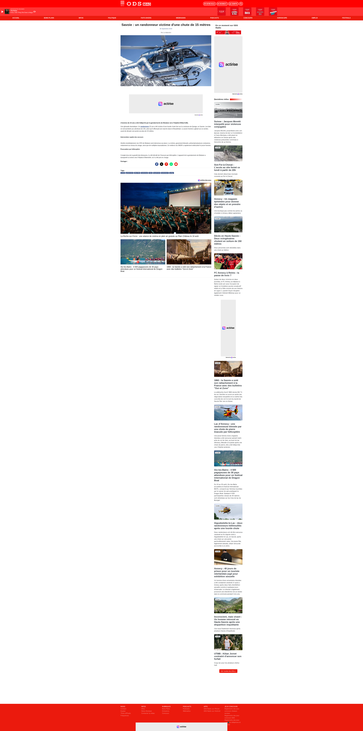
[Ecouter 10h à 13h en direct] (228, 32)
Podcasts (214, 18)
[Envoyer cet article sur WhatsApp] (171, 165)
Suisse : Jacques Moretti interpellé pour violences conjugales (227, 124)
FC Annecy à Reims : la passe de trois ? (226, 274)
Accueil (15, 18)
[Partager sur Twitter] (161, 165)
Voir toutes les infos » (228, 671)
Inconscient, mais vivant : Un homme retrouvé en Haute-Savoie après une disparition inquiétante (228, 620)
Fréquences (125, 715)
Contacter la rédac (148, 713)
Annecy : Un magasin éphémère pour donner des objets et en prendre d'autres (227, 203)
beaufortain (157, 173)
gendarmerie (129, 173)
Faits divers (146, 18)
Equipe (123, 711)
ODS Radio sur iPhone (211, 709)
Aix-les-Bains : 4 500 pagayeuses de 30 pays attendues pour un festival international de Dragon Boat (228, 475)
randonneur (144, 126)
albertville (137, 173)
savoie (123, 173)
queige (171, 173)
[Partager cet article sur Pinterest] (166, 165)
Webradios (181, 18)
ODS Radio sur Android (212, 711)
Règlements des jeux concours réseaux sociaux (232, 711)
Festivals (346, 18)
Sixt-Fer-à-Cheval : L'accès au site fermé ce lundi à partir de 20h (227, 167)
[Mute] (34, 11)
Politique (112, 18)
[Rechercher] (241, 4)
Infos (81, 18)
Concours (248, 18)
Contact (123, 709)
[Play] (3, 12)
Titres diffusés (126, 713)
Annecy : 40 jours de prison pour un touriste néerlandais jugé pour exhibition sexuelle (226, 572)
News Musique (146, 711)
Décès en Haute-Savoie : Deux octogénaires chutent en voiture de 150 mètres (228, 240)
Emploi (315, 18)
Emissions (165, 711)
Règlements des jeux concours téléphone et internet (233, 722)
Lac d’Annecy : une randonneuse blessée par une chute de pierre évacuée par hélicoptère (227, 428)
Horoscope (282, 18)
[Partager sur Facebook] (156, 165)
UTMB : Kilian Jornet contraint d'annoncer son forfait (227, 656)
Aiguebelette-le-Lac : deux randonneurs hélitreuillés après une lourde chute (228, 526)
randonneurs (164, 173)
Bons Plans (49, 18)
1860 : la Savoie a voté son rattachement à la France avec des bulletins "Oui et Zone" (228, 384)
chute (150, 173)
